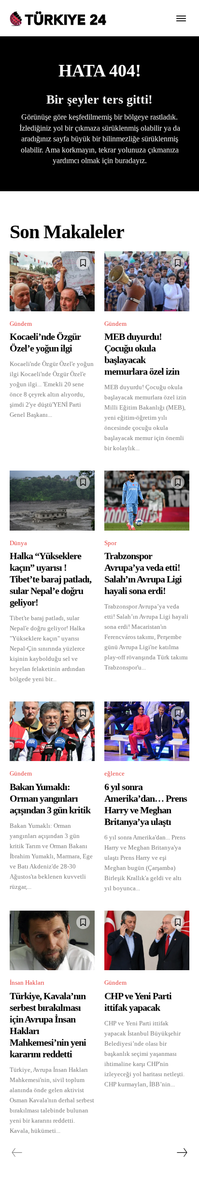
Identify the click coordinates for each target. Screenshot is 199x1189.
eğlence (114, 773)
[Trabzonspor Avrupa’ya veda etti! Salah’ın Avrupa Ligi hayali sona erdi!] (146, 500)
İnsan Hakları (27, 982)
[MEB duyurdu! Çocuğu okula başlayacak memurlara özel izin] (146, 281)
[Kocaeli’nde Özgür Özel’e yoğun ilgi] (52, 281)
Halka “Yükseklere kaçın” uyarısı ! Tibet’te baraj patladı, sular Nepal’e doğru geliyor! (50, 579)
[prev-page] (17, 1152)
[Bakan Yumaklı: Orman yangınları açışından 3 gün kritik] (52, 731)
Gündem (21, 323)
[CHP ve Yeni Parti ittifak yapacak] (146, 940)
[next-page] (181, 1152)
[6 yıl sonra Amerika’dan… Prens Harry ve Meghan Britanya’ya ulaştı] (146, 731)
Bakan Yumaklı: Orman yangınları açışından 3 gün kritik (50, 798)
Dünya (18, 543)
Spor (110, 543)
